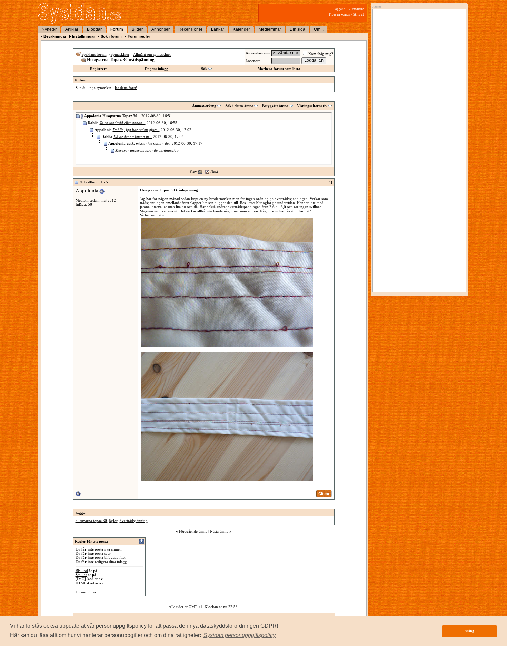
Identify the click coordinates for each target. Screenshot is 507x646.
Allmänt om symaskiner (152, 54)
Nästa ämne (219, 531)
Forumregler (139, 36)
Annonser (160, 29)
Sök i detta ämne (239, 106)
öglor (113, 520)
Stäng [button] (469, 631)
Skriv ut (358, 14)
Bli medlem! (356, 9)
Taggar (81, 513)
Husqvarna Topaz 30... (121, 116)
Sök (204, 69)
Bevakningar (54, 36)
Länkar (217, 29)
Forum (116, 29)
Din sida (297, 29)
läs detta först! (126, 87)
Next (214, 171)
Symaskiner (120, 54)
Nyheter (49, 29)
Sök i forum (111, 36)
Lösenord (253, 61)
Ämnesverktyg (204, 106)
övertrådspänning (134, 520)
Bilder (137, 29)
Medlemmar (270, 29)
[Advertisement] (417, 82)
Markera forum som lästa (279, 69)
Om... (319, 29)
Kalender (241, 29)
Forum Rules (86, 592)
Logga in (339, 9)
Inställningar (83, 36)
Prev (193, 171)
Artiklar (71, 29)
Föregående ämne (193, 531)
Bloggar (94, 29)
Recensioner (190, 29)
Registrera (99, 69)
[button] (239, 635)
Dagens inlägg (156, 69)
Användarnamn (258, 53)
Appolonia (87, 190)
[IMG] (81, 579)
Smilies (81, 575)
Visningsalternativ (312, 106)
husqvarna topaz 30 (91, 520)
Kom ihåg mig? (320, 54)
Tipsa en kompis (340, 14)
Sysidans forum (94, 54)
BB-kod (82, 570)
